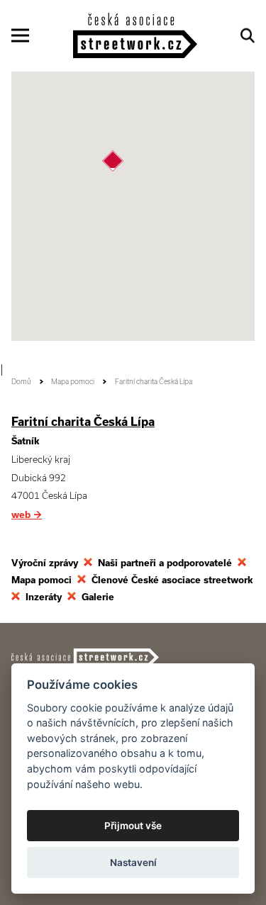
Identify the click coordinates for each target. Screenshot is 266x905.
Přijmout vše (133, 825)
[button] (112, 161)
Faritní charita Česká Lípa (83, 421)
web (26, 515)
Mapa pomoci (72, 382)
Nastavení (133, 862)
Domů (21, 382)
